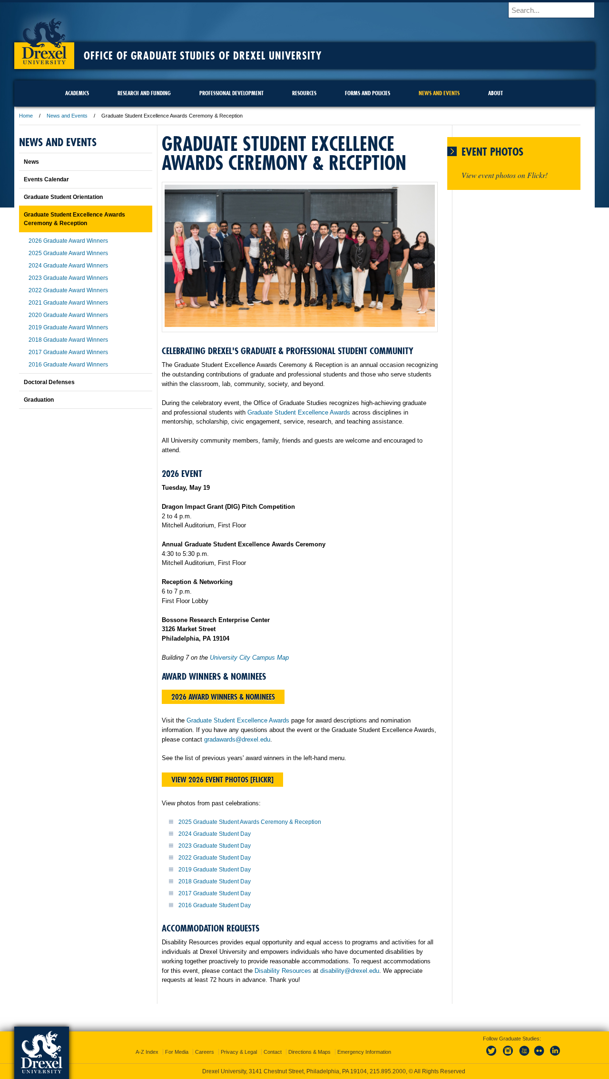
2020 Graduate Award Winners (68, 315)
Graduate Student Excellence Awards (298, 412)
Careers (204, 1052)
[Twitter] (492, 1056)
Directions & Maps (309, 1052)
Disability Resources (283, 970)
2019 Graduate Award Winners (68, 327)
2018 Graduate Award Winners (68, 340)
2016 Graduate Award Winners (68, 364)
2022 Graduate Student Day (214, 857)
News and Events (67, 116)
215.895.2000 (388, 1071)
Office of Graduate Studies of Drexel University (203, 55)
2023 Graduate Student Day (214, 845)
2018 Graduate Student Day (214, 881)
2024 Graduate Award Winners (68, 265)
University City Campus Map (249, 657)
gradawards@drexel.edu (237, 739)
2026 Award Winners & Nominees (223, 697)
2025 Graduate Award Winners (68, 253)
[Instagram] (508, 1056)
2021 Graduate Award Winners (68, 302)
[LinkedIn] (555, 1056)
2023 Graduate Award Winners (68, 278)
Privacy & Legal (239, 1052)
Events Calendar (46, 179)
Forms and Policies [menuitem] (367, 93)
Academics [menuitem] (77, 93)
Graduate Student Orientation (63, 197)
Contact (273, 1052)
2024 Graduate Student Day (214, 834)
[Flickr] (539, 1056)
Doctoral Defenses (49, 382)
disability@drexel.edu (349, 970)
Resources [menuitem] (304, 93)
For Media (176, 1052)
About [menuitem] (495, 93)
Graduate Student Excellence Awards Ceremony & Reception (74, 219)
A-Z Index (147, 1052)
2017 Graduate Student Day (214, 893)
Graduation (39, 399)
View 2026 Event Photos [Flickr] (222, 779)
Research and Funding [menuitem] (144, 93)
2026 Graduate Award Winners (68, 241)
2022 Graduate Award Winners (68, 290)
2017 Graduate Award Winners (68, 352)
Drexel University (44, 38)
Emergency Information (364, 1052)
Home (26, 116)
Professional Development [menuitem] (231, 93)
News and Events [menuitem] (439, 93)
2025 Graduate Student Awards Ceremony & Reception (249, 822)
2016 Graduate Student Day (214, 905)
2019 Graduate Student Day (214, 869)
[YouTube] (524, 1056)
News (31, 161)
